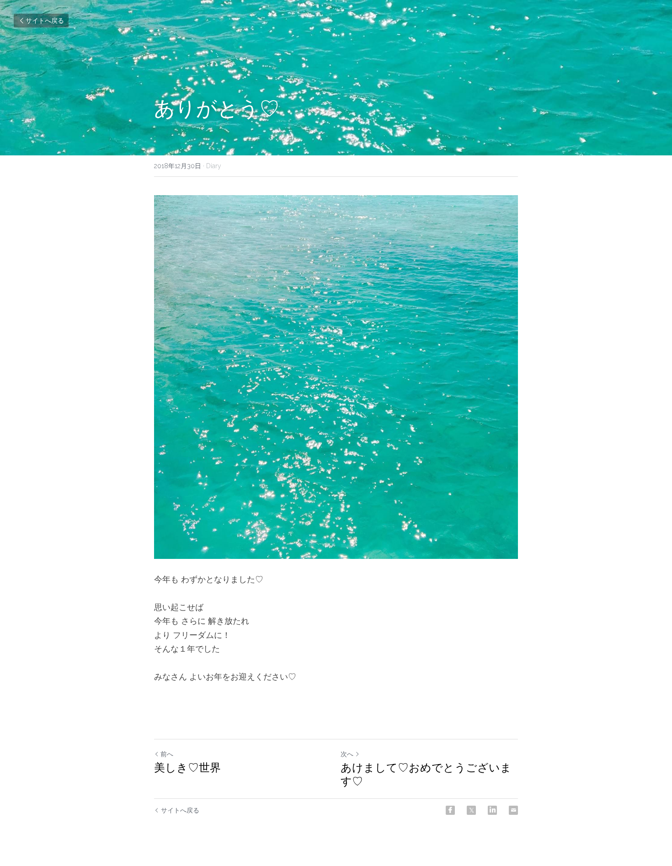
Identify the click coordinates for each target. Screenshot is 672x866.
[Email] (513, 810)
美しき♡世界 (187, 767)
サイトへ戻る (45, 20)
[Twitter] (471, 810)
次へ (347, 754)
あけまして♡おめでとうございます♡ (426, 774)
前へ (166, 754)
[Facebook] (450, 810)
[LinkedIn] (492, 810)
